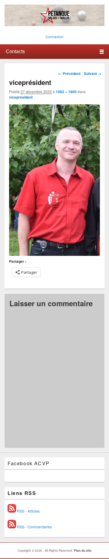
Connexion (54, 36)
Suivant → (92, 73)
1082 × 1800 (66, 91)
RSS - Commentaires (34, 526)
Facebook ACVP (29, 463)
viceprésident (21, 97)
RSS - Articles (28, 510)
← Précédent (69, 73)
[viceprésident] (54, 254)
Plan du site (82, 550)
